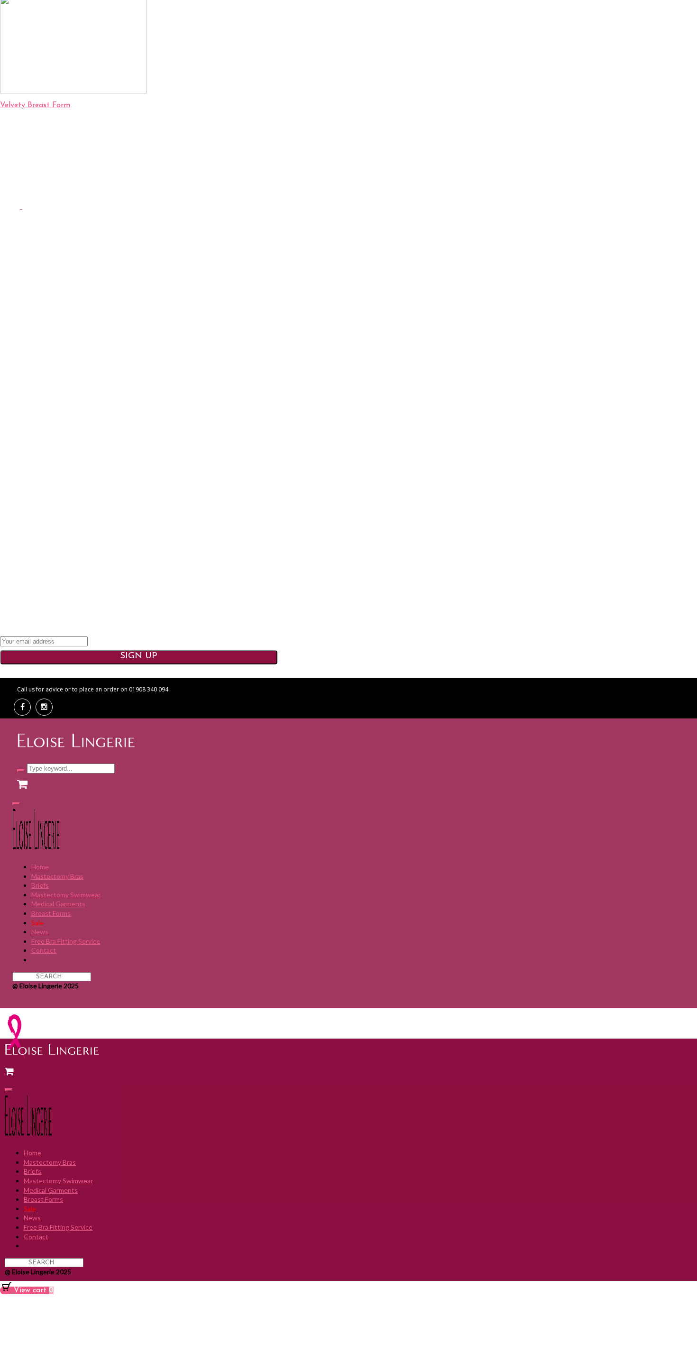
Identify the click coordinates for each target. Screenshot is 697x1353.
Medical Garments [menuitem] (58, 904)
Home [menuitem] (40, 867)
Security (356, 671)
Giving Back (277, 301)
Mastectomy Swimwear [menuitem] (66, 895)
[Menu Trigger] (16, 803)
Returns (277, 386)
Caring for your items (277, 439)
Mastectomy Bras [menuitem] (57, 876)
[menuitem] (37, 923)
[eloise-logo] (284, 184)
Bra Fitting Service (278, 429)
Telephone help (277, 291)
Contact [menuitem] (43, 950)
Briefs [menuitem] (40, 885)
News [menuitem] (39, 932)
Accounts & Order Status (277, 397)
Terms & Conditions (312, 671)
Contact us (277, 281)
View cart (32, 1290)
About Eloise (278, 270)
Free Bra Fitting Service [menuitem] (65, 941)
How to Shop (277, 408)
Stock (277, 450)
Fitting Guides (277, 419)
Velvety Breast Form (35, 105)
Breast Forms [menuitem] (51, 913)
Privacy (268, 671)
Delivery (277, 376)
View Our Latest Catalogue (277, 315)
